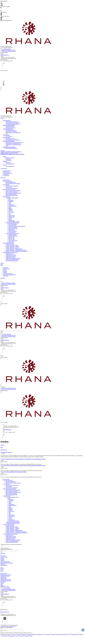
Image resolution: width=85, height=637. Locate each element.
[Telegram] (3, 83)
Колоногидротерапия (10, 182)
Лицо (2, 567)
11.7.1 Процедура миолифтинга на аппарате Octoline (13, 472)
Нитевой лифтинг (12, 231)
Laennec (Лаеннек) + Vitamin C (13, 246)
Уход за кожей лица (12, 240)
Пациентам (3, 581)
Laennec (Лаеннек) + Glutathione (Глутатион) (16, 250)
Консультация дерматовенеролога (13, 193)
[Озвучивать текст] (1, 17)
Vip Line (10, 217)
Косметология (6, 171)
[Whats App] (3, 85)
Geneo (9, 203)
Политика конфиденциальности (8, 626)
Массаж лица (11, 236)
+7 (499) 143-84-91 (7, 49)
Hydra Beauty (11, 204)
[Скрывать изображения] (1, 15)
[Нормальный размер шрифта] (1, 3)
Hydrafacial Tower (12, 206)
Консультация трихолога (11, 194)
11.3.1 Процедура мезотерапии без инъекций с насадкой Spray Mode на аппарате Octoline (23, 465)
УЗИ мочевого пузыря (11, 255)
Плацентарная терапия (8, 242)
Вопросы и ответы (5, 586)
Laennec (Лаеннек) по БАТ (12, 245)
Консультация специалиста (9, 189)
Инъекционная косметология (12, 222)
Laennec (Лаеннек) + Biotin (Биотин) (14, 248)
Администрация (7, 170)
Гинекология (6, 174)
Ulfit (9, 214)
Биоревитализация (12, 223)
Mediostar (10, 209)
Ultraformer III (11, 215)
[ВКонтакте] (3, 82)
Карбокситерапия (12, 234)
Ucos (9, 213)
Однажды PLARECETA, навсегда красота (11, 151)
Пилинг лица (11, 239)
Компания (3, 553)
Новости (2, 585)
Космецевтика (4, 565)
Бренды (5, 269)
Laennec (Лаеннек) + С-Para (12, 247)
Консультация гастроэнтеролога (13, 183)
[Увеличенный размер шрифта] (2, 5)
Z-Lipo (9, 219)
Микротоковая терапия (13, 221)
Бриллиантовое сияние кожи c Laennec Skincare (12, 154)
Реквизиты (5, 275)
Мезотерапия (11, 229)
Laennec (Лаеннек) (10, 244)
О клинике (5, 267)
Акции (2, 583)
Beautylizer (10, 200)
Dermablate (10, 201)
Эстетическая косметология (12, 233)
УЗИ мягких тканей (10, 257)
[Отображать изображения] (1, 13)
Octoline (10, 210)
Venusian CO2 (11, 216)
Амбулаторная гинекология (12, 185)
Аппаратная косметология (12, 197)
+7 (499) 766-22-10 (8, 51)
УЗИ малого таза (9, 253)
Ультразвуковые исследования (10, 252)
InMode (10, 208)
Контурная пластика (13, 228)
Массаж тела (11, 238)
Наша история (6, 268)
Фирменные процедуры (6, 580)
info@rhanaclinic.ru (5, 54)
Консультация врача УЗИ (11, 195)
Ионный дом (11, 220)
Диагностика (6, 175)
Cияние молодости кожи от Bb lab (9, 153)
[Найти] (2, 332)
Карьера (5, 272)
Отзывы (5, 271)
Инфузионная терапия (6, 579)
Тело (2, 569)
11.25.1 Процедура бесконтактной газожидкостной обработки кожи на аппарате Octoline (23, 459)
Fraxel (9, 202)
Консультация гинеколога (11, 188)
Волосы (2, 568)
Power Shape (11, 212)
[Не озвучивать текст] (1, 19)
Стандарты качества (7, 273)
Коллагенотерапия (12, 227)
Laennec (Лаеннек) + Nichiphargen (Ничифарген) (17, 251)
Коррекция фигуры (12, 235)
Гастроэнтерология (7, 173)
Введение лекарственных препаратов (17, 226)
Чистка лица (11, 241)
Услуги (2, 571)
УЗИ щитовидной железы (12, 260)
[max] (4, 63)
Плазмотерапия (11, 232)
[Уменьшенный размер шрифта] (1, 2)
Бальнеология (6, 179)
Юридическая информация (9, 274)
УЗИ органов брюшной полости (13, 258)
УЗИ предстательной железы (12, 259)
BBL (9, 198)
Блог (2, 584)
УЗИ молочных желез (11, 254)
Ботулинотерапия (12, 225)
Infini (9, 207)
